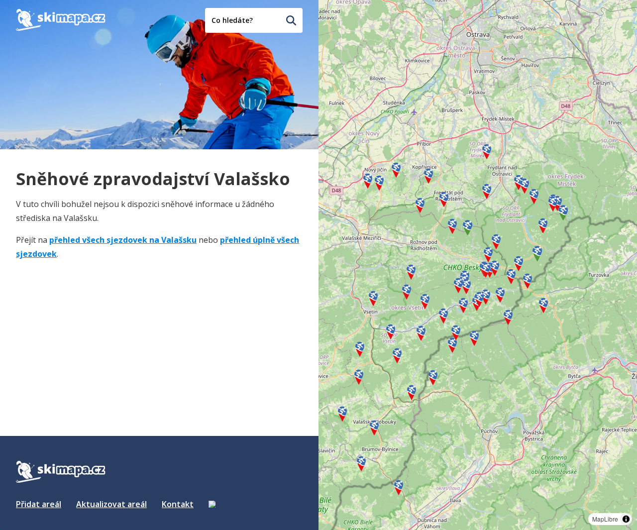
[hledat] (291, 20)
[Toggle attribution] (626, 519)
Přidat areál (38, 504)
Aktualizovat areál (111, 504)
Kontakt (178, 504)
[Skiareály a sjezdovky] (212, 504)
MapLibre (605, 519)
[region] (477, 265)
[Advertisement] (90, 331)
